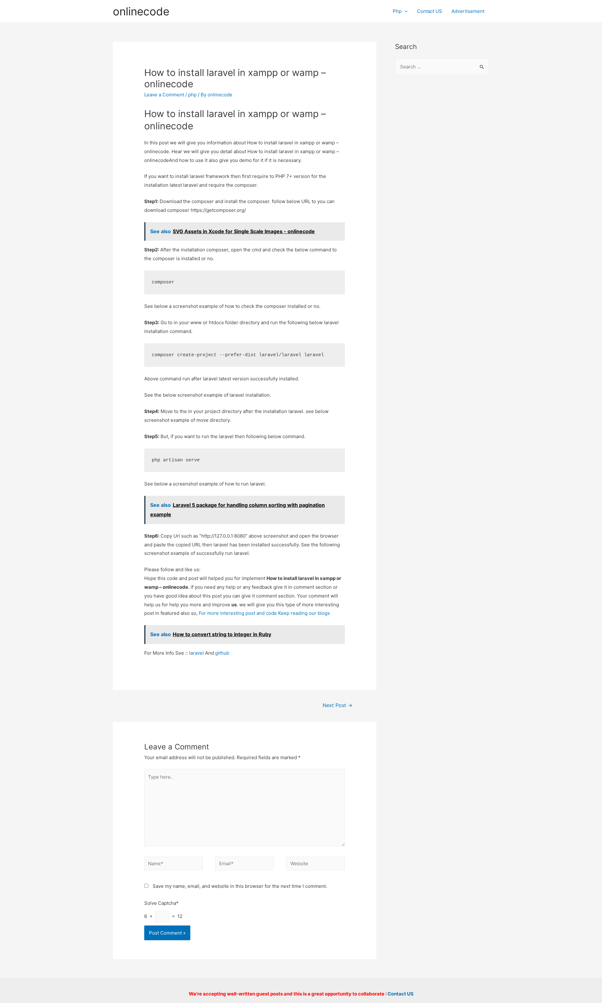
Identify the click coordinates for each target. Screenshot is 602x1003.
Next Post (337, 705)
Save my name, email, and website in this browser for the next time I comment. (240, 886)
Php (397, 11)
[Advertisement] (442, 182)
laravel (196, 653)
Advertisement (468, 11)
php (192, 95)
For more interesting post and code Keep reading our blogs (264, 613)
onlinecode (141, 11)
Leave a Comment (164, 95)
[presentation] (405, 11)
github (222, 653)
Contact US (429, 11)
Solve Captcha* (161, 903)
